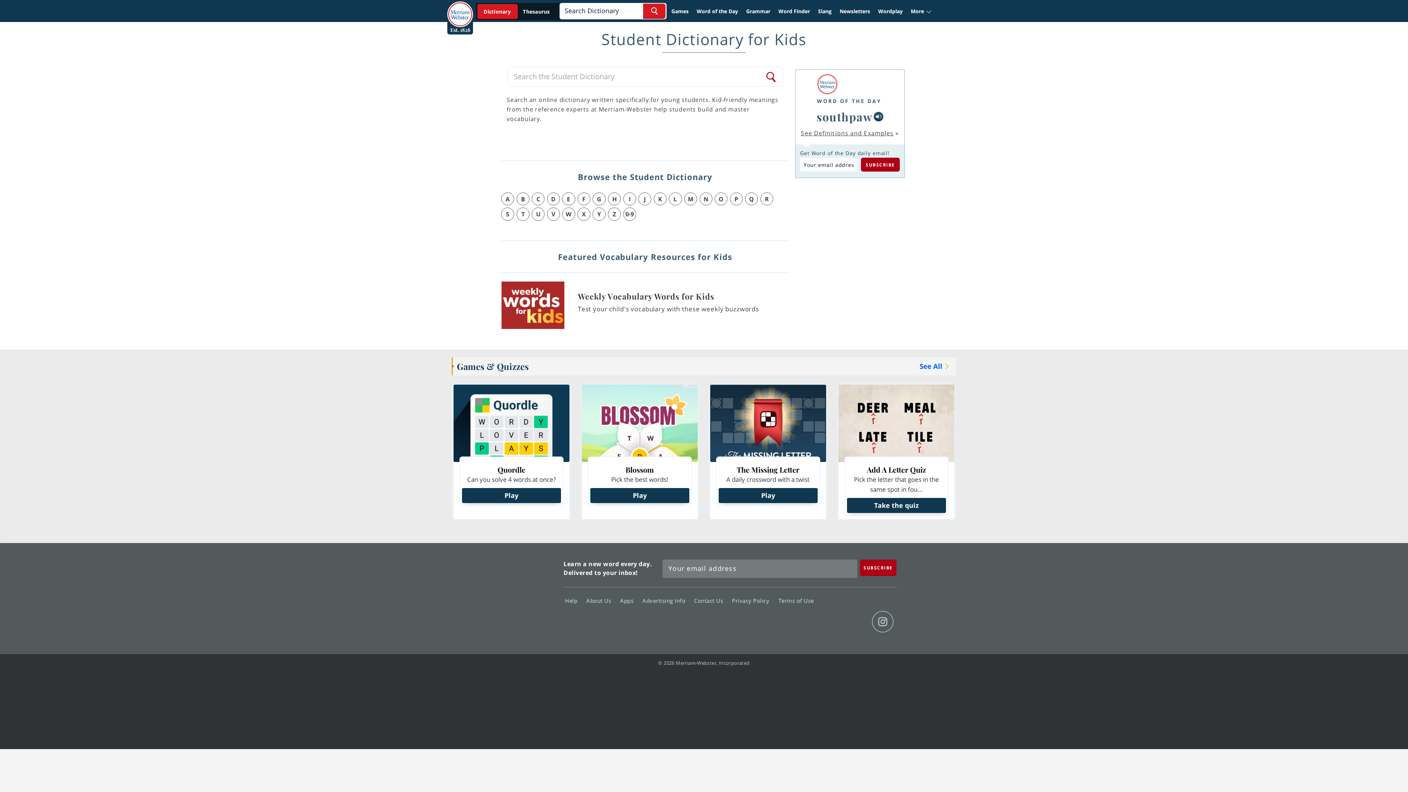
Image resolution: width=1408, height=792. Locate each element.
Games (680, 11)
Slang (825, 11)
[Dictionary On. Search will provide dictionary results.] (517, 11)
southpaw (844, 116)
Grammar (758, 11)
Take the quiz (896, 505)
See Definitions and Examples (847, 133)
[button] (921, 11)
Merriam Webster (525, 594)
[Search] (771, 76)
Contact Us (709, 600)
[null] (878, 116)
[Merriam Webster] (849, 84)
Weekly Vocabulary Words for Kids (646, 296)
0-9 (630, 214)
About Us (599, 600)
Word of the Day (717, 11)
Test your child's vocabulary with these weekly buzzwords (668, 309)
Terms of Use (796, 600)
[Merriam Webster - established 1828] (460, 8)
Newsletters (855, 11)
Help (572, 600)
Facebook (803, 622)
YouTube (856, 622)
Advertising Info (664, 600)
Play (511, 495)
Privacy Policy (751, 600)
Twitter (830, 622)
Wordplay (890, 11)
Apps (627, 600)
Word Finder (794, 11)
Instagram (883, 622)
